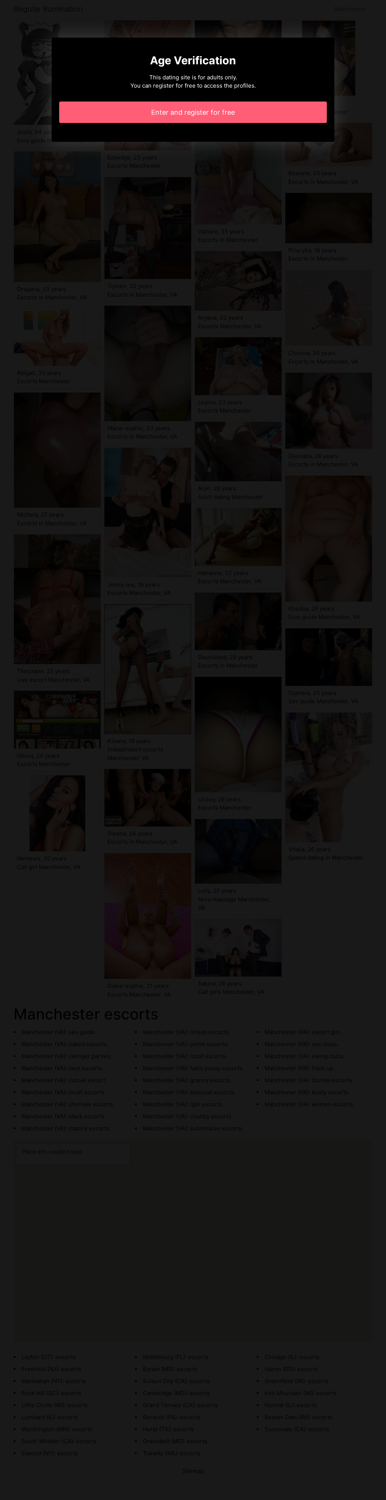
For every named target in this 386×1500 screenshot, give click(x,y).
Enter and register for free (193, 112)
